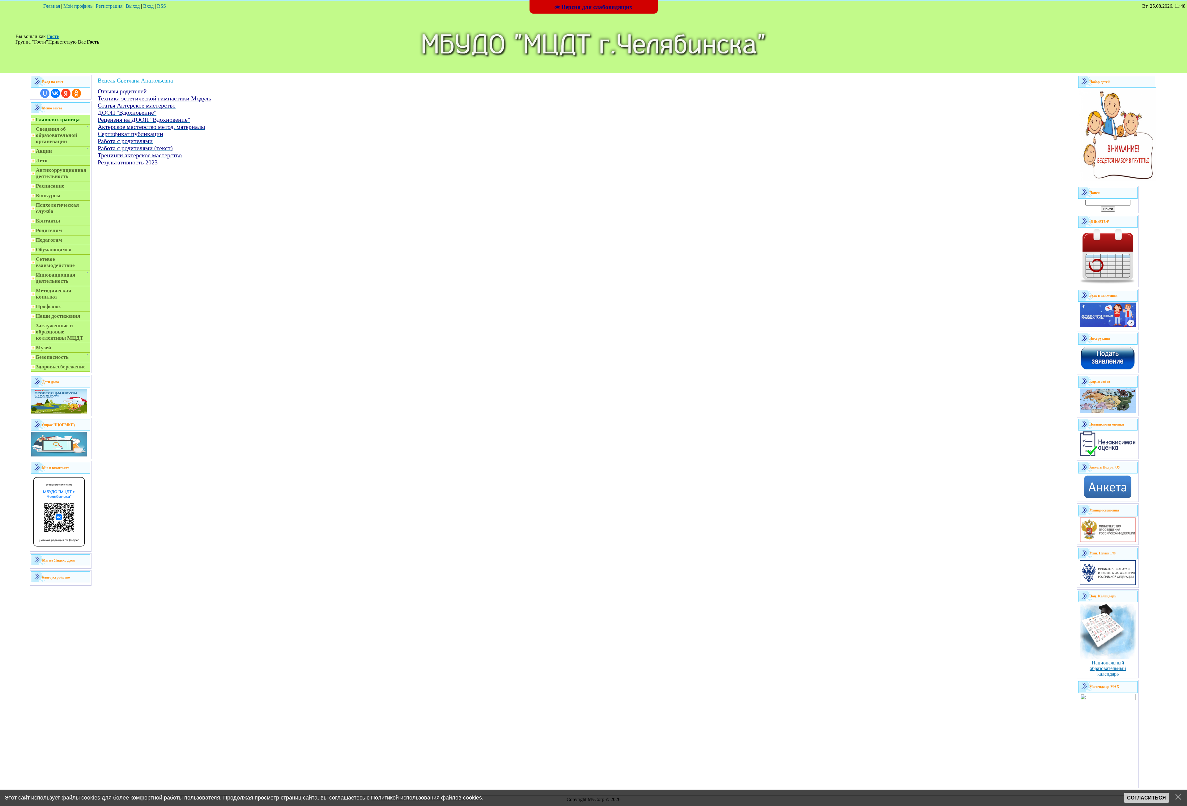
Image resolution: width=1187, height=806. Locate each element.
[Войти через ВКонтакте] (55, 93)
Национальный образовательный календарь (1108, 668)
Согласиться (1146, 797)
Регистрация (109, 6)
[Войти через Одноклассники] (76, 93)
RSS (161, 6)
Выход (133, 6)
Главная (51, 6)
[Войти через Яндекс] (65, 93)
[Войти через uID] (44, 93)
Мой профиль (77, 6)
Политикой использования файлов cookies (426, 798)
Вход (148, 6)
